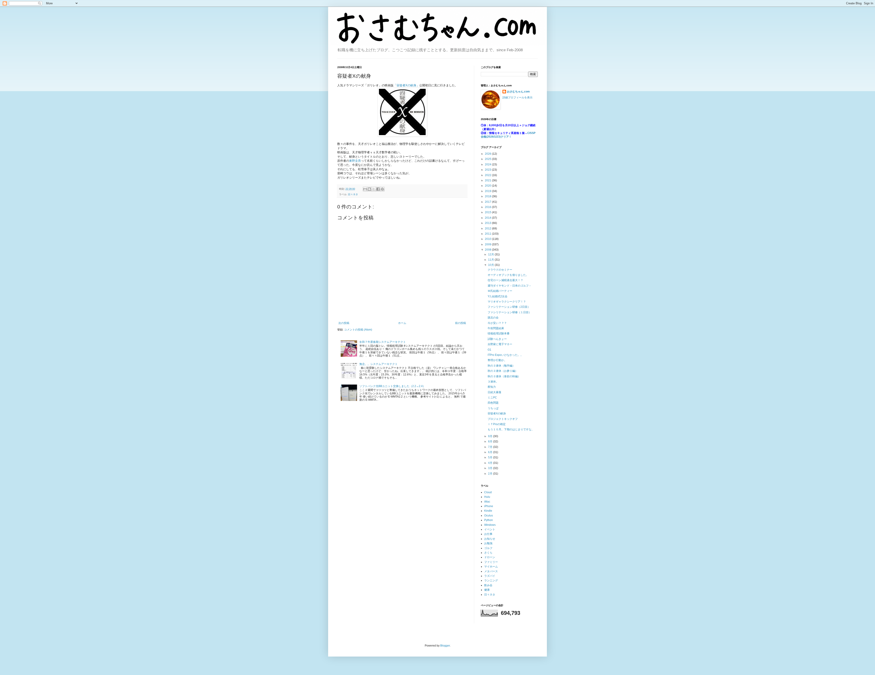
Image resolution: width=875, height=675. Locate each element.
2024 (488, 164)
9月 (490, 436)
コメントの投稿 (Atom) (358, 329)
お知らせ (489, 538)
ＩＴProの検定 (497, 424)
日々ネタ (353, 194)
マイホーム (491, 566)
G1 (489, 349)
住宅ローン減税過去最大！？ (505, 280)
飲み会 (488, 585)
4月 (490, 463)
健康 (487, 589)
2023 (488, 169)
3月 (490, 468)
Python (488, 520)
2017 (488, 201)
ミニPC (492, 397)
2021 (488, 180)
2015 (488, 212)
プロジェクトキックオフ (503, 419)
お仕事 (488, 534)
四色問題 (493, 402)
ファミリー (491, 562)
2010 (488, 239)
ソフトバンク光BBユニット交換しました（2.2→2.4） (392, 386)
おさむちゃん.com (518, 91)
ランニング (491, 580)
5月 (490, 457)
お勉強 (488, 543)
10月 (491, 265)
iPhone (488, 506)
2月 (490, 473)
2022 (488, 175)
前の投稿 (460, 323)
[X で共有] (373, 189)
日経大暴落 (494, 392)
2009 (488, 244)
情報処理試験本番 (499, 333)
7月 (490, 447)
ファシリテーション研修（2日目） (509, 306)
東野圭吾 (355, 160)
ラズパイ (489, 575)
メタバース (491, 571)
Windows (490, 524)
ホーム (402, 323)
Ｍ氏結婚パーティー (500, 291)
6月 (490, 452)
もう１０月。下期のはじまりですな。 (511, 429)
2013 (488, 223)
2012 (488, 228)
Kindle (488, 510)
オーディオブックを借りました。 (508, 275)
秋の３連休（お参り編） (503, 370)
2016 (488, 207)
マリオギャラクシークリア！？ (507, 301)
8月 (490, 441)
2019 (488, 191)
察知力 (492, 386)
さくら (488, 552)
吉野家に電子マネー (500, 344)
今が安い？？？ (497, 323)
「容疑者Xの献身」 (406, 85)
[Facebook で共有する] (378, 189)
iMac (487, 501)
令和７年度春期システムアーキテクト (382, 342)
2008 (488, 249)
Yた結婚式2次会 (497, 296)
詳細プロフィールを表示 (517, 97)
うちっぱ (493, 408)
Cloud (488, 492)
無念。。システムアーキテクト (378, 364)
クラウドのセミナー (500, 269)
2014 (488, 217)
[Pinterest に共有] (382, 189)
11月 (491, 259)
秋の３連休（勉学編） (501, 365)
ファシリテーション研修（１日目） (509, 312)
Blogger (445, 645)
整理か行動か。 (497, 360)
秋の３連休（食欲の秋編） (504, 376)
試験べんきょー (497, 339)
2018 (488, 196)
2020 (488, 185)
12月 (491, 254)
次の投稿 (343, 323)
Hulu (487, 496)
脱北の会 (493, 317)
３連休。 (493, 381)
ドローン (489, 557)
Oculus (488, 515)
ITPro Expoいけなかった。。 (505, 355)
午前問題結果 (496, 328)
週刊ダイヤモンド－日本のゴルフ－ (509, 285)
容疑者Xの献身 (497, 413)
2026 (488, 153)
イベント (489, 529)
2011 (488, 233)
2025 (488, 159)
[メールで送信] (365, 189)
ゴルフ (488, 548)
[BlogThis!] (369, 189)
